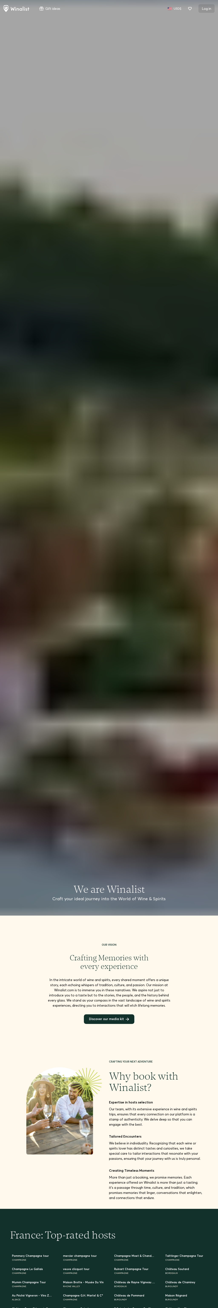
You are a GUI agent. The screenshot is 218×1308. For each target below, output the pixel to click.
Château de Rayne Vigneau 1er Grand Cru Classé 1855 (134, 1284)
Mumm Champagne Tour (29, 1284)
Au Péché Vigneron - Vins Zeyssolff (32, 1298)
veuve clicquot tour (77, 1270)
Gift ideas (52, 8)
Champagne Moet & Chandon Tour (134, 1257)
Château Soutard (178, 1270)
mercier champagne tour (81, 1257)
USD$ (177, 8)
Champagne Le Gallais (28, 1270)
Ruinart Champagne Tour (132, 1270)
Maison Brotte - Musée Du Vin (83, 1284)
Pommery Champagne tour (31, 1257)
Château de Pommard (130, 1298)
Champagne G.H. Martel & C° (83, 1298)
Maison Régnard (177, 1298)
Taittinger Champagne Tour (185, 1257)
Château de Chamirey (181, 1284)
